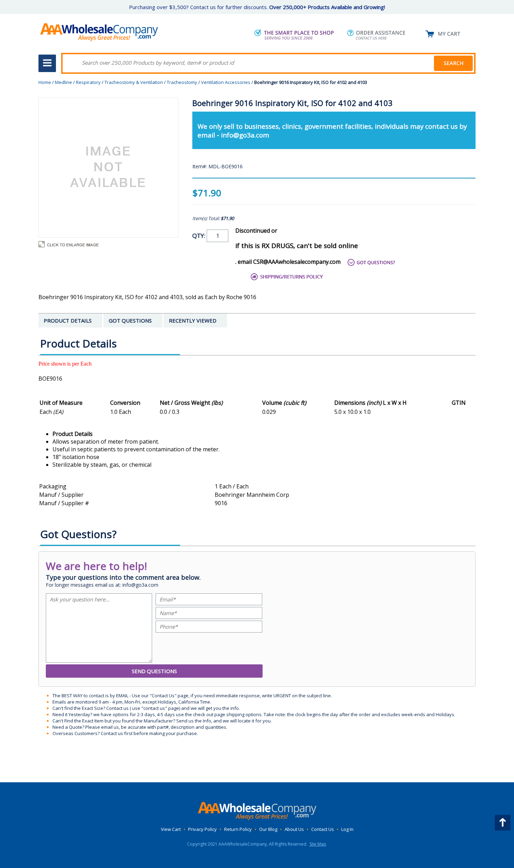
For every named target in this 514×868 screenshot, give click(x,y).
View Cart (171, 829)
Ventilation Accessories (225, 82)
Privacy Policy (202, 829)
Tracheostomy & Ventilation (134, 82)
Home (44, 82)
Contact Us (322, 829)
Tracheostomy (182, 82)
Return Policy (238, 829)
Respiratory (88, 82)
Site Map (317, 844)
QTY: (199, 236)
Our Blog (268, 829)
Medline (63, 82)
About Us (294, 829)
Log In (347, 829)
